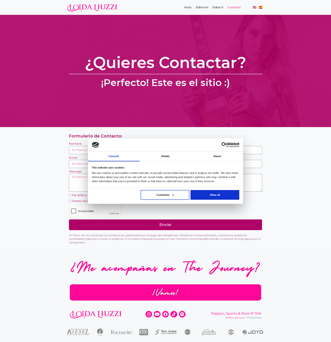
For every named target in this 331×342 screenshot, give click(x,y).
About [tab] (217, 156)
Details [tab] (165, 156)
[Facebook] (165, 314)
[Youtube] (157, 314)
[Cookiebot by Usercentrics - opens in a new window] (224, 144)
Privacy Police (254, 317)
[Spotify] (182, 314)
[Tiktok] (173, 314)
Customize (163, 194)
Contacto (234, 7)
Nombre (75, 143)
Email (73, 157)
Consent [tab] (114, 156)
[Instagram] (149, 314)
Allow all (215, 194)
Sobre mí (202, 7)
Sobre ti (217, 7)
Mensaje (75, 171)
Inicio (188, 7)
